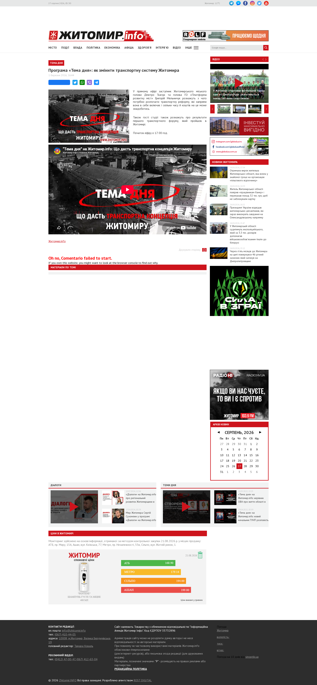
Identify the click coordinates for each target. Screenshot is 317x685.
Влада (77, 47)
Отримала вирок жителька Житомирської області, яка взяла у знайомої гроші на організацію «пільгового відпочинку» (249, 175)
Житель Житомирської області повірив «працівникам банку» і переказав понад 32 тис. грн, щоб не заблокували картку (249, 194)
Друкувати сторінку (190, 249)
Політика (93, 47)
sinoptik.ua (251, 657)
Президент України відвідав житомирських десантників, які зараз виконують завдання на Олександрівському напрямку (246, 212)
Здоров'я (144, 47)
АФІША (129, 47)
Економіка (112, 47)
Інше (188, 47)
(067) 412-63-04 (86, 659)
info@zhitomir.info (74, 630)
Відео (216, 59)
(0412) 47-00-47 (65, 659)
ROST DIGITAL (143, 680)
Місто (52, 47)
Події (65, 47)
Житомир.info (57, 241)
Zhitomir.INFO (67, 680)
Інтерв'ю (162, 47)
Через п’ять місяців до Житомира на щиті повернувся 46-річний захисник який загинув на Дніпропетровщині (248, 256)
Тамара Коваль (83, 646)
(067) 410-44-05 (65, 634)
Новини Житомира (224, 162)
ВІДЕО (177, 47)
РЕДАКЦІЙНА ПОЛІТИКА (130, 669)
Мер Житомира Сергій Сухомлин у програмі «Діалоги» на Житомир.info (141, 516)
